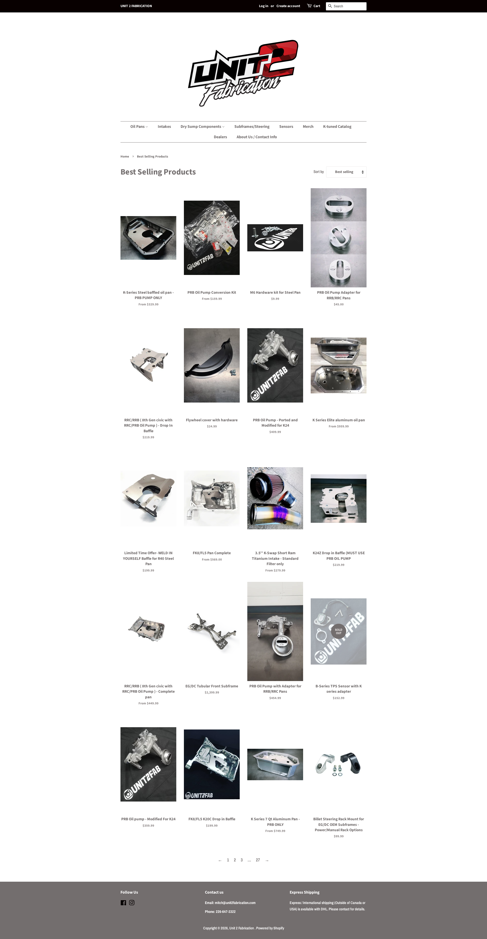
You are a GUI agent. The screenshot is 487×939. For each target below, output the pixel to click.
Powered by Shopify (270, 928)
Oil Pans (137, 126)
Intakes (164, 126)
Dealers (220, 137)
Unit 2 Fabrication (242, 928)
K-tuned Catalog (337, 126)
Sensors (286, 126)
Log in (263, 6)
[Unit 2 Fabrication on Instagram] (131, 903)
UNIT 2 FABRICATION (136, 6)
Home (124, 156)
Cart (317, 6)
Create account (288, 6)
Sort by (319, 171)
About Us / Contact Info (257, 137)
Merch (308, 126)
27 (258, 860)
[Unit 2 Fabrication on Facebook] (123, 903)
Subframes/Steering (252, 126)
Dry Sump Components (201, 126)
